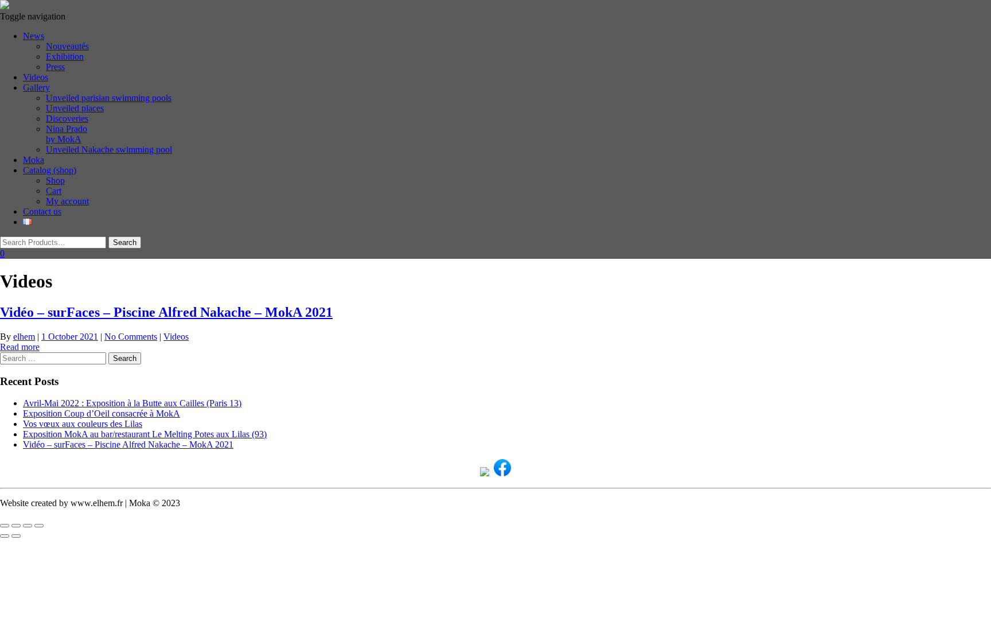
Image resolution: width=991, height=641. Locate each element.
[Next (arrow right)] (16, 536)
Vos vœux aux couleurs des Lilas (82, 424)
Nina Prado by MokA (66, 134)
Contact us (42, 211)
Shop (55, 180)
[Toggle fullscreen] (16, 525)
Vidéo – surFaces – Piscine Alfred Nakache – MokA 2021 (166, 312)
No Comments (130, 336)
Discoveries (67, 118)
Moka (33, 160)
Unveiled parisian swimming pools (108, 98)
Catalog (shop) (49, 170)
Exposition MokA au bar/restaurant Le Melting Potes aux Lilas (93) (145, 434)
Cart (53, 191)
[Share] (27, 525)
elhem (24, 336)
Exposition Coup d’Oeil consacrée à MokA (101, 413)
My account (67, 201)
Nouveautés (67, 46)
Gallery (36, 87)
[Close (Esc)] (39, 525)
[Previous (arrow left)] (4, 536)
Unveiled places (75, 108)
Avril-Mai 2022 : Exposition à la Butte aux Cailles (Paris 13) (132, 403)
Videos (35, 77)
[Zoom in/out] (4, 525)
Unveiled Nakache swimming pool (109, 149)
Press (55, 67)
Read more (20, 347)
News (33, 36)
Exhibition (65, 56)
